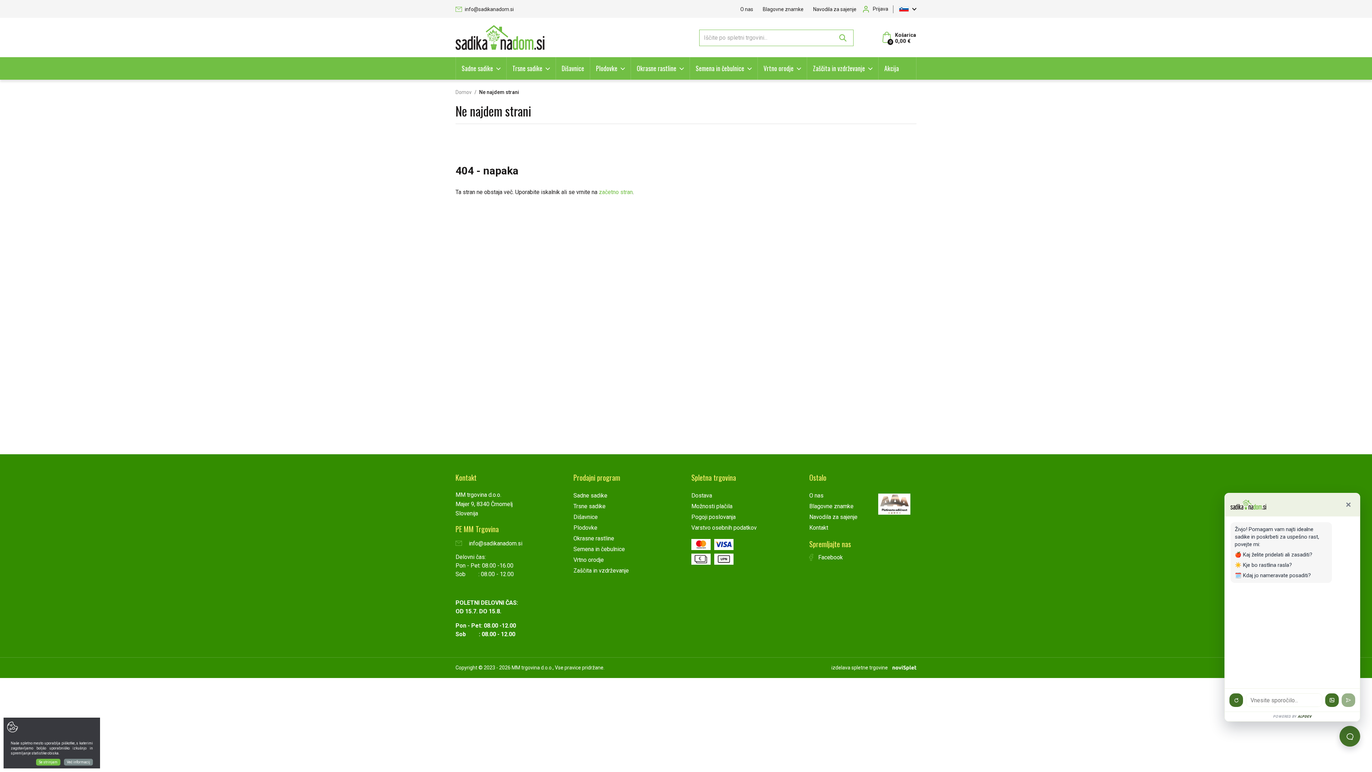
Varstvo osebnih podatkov (724, 527)
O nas (746, 9)
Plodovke (606, 68)
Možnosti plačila (711, 506)
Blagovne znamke (783, 9)
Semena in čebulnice (720, 68)
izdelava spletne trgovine (859, 667)
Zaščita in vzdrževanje (839, 68)
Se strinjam (48, 762)
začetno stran (616, 192)
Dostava (701, 495)
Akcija (891, 68)
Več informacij (78, 762)
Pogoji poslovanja (713, 517)
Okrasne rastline (656, 68)
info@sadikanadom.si (489, 9)
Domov (464, 92)
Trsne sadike (527, 68)
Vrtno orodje (779, 68)
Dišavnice (573, 68)
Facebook (830, 557)
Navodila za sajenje (834, 9)
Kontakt (818, 527)
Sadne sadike (477, 68)
